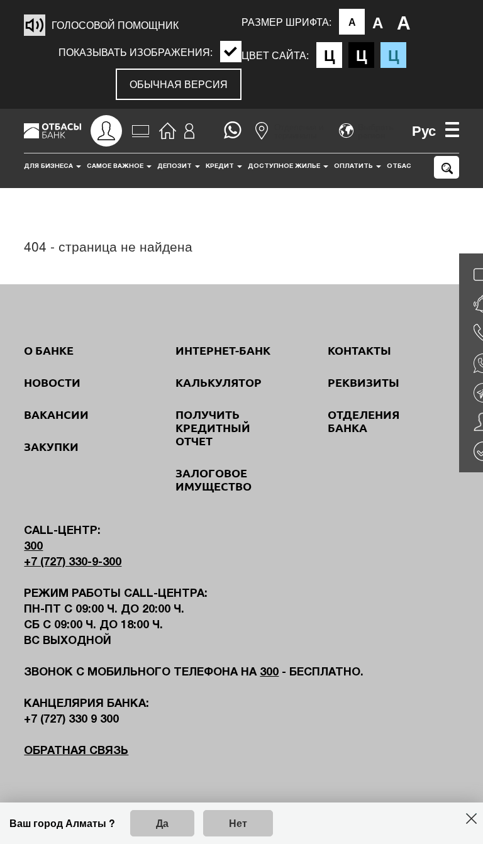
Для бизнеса (49, 166)
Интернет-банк (222, 350)
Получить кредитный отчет (212, 427)
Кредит (221, 166)
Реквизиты (363, 382)
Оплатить (354, 166)
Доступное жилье (285, 166)
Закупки (51, 446)
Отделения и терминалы (298, 131)
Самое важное (116, 166)
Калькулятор (218, 382)
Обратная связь (76, 751)
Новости (52, 382)
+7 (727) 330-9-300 (72, 562)
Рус (424, 130)
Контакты (359, 350)
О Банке (49, 350)
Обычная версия (179, 84)
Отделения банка (363, 421)
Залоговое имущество (213, 479)
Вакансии (56, 414)
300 (33, 546)
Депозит (175, 166)
